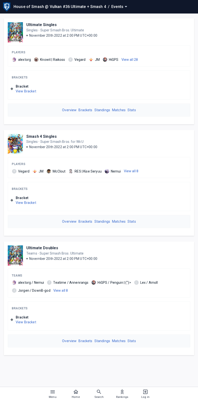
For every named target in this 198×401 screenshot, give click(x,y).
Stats (131, 110)
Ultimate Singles (41, 24)
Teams (17, 275)
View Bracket (26, 91)
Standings (102, 110)
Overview (69, 110)
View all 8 (131, 171)
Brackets (20, 77)
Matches (119, 110)
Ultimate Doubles (42, 248)
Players (18, 52)
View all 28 (129, 60)
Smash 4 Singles (41, 136)
